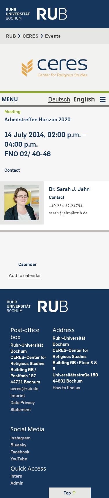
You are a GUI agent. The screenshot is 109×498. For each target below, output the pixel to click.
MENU (10, 99)
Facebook (19, 452)
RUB (11, 36)
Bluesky (18, 445)
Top (68, 493)
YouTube (18, 459)
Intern (16, 476)
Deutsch (59, 99)
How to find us (66, 387)
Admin (17, 483)
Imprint (17, 395)
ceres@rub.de (24, 388)
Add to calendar (25, 275)
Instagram (20, 438)
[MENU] (103, 99)
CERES (31, 36)
